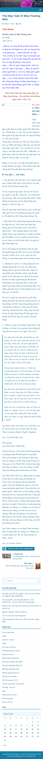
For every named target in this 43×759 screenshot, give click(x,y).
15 (32, 729)
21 (27, 733)
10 (5, 729)
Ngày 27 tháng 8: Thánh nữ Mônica (14, 612)
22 (32, 733)
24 (5, 736)
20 (21, 733)
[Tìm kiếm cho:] (21, 581)
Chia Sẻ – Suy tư (8, 640)
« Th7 (4, 745)
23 (38, 733)
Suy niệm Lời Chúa (9, 647)
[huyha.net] (21, 6)
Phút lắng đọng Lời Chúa (11, 651)
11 (10, 729)
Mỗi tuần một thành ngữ (10, 669)
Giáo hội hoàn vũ (8, 654)
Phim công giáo (7, 698)
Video (4, 643)
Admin (19, 24)
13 (21, 729)
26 (16, 736)
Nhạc (4, 691)
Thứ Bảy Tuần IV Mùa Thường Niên (20, 549)
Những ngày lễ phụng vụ (10, 673)
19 (16, 733)
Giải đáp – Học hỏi (8, 687)
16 (38, 729)
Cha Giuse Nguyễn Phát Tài (12, 665)
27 (21, 736)
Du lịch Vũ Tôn (7, 702)
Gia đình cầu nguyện (9, 676)
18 (10, 733)
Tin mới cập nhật (8, 632)
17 (5, 733)
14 (27, 729)
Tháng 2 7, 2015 (9, 24)
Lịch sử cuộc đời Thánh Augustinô (14, 616)
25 (10, 736)
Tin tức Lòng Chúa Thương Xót (13, 684)
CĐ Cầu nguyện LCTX (10, 680)
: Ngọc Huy (23, 754)
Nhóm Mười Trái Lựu (9, 695)
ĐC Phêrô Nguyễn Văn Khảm (12, 662)
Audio (4, 636)
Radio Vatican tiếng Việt (10, 658)
